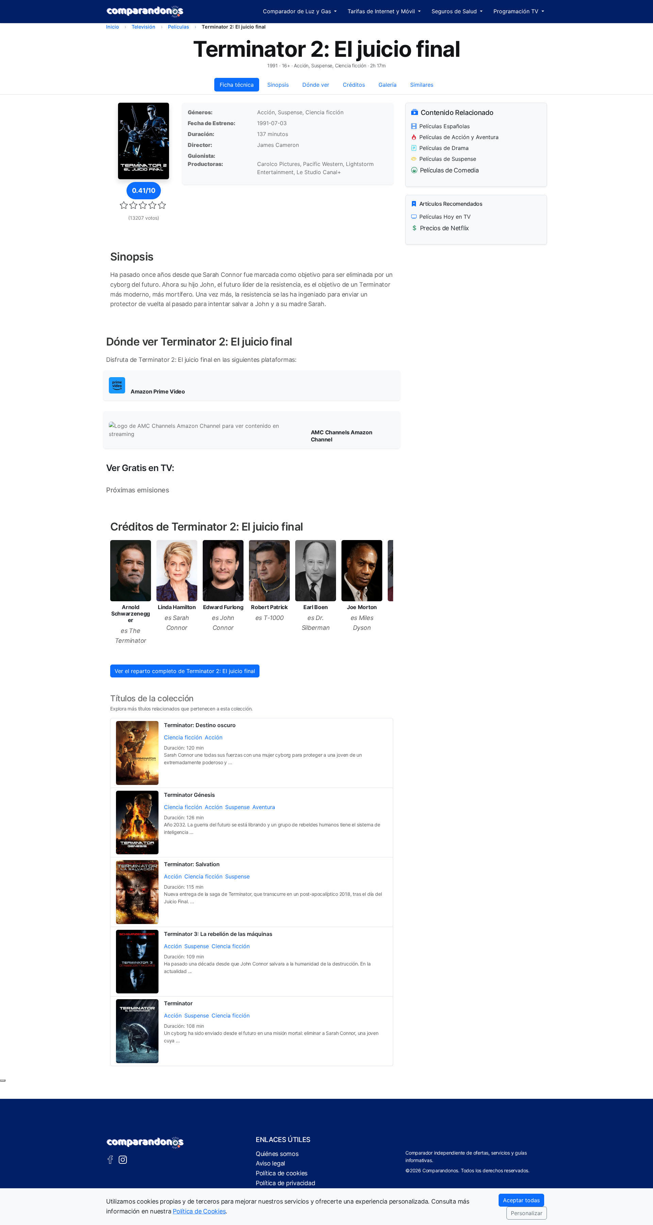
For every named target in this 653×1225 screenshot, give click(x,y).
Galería (388, 84)
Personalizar (526, 1213)
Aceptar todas (521, 1200)
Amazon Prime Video (158, 391)
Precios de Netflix (444, 228)
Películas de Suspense (447, 158)
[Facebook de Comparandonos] (110, 1159)
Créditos (354, 84)
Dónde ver (315, 84)
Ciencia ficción (183, 737)
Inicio (112, 27)
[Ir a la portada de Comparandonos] (145, 1143)
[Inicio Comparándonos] (145, 11)
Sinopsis (278, 84)
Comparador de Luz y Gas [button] (298, 11)
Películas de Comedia (449, 170)
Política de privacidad (285, 1183)
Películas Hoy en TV (445, 216)
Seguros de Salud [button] (455, 11)
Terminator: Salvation (192, 864)
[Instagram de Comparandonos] (123, 1159)
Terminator (178, 1003)
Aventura (263, 807)
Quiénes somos (277, 1153)
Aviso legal (270, 1163)
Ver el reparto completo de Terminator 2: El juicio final (185, 671)
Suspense (237, 807)
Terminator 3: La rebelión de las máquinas (218, 933)
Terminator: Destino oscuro (200, 725)
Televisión (143, 27)
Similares (421, 84)
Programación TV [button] (516, 11)
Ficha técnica (237, 84)
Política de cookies (281, 1173)
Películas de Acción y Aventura (459, 137)
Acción (213, 737)
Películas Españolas (444, 126)
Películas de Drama (444, 148)
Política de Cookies (199, 1211)
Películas (178, 27)
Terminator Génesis (189, 794)
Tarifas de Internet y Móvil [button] (382, 11)
